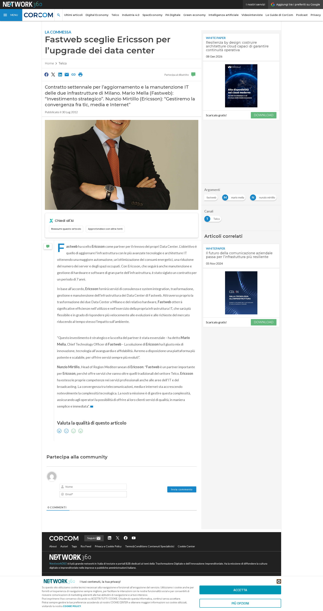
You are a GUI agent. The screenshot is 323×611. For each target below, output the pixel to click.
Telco (115, 15)
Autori (64, 546)
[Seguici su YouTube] (133, 538)
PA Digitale (172, 15)
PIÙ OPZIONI (240, 603)
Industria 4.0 (130, 15)
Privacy (316, 15)
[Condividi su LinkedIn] (60, 74)
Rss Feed (86, 546)
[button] (11, 15)
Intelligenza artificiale (224, 15)
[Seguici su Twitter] (117, 538)
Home (49, 63)
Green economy (194, 15)
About (53, 546)
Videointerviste (252, 15)
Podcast (302, 15)
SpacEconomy (152, 15)
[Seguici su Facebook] (125, 538)
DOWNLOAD (263, 115)
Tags (74, 546)
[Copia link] (74, 74)
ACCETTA (240, 589)
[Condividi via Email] (67, 74)
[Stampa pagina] (80, 74)
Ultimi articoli (73, 15)
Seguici (91, 538)
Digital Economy (97, 15)
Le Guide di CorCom (279, 15)
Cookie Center (186, 546)
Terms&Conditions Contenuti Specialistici (149, 546)
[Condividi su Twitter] (53, 74)
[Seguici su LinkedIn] (109, 538)
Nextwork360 (58, 563)
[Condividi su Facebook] (46, 74)
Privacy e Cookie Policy (108, 546)
